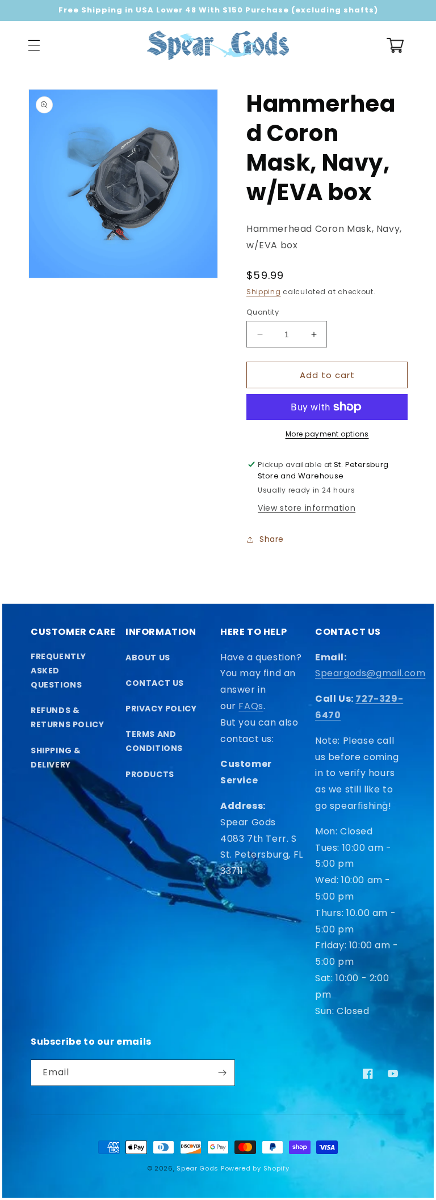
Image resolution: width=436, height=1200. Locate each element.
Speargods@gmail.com (370, 673)
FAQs (250, 706)
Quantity (262, 312)
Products (149, 774)
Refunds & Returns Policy (67, 717)
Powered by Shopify (255, 1168)
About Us (147, 657)
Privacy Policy (160, 708)
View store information (306, 508)
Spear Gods (198, 1168)
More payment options (327, 434)
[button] (34, 45)
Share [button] (271, 539)
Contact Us (154, 683)
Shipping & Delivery (56, 757)
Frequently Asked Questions (58, 670)
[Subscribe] (221, 1072)
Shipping (263, 291)
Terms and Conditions (154, 741)
